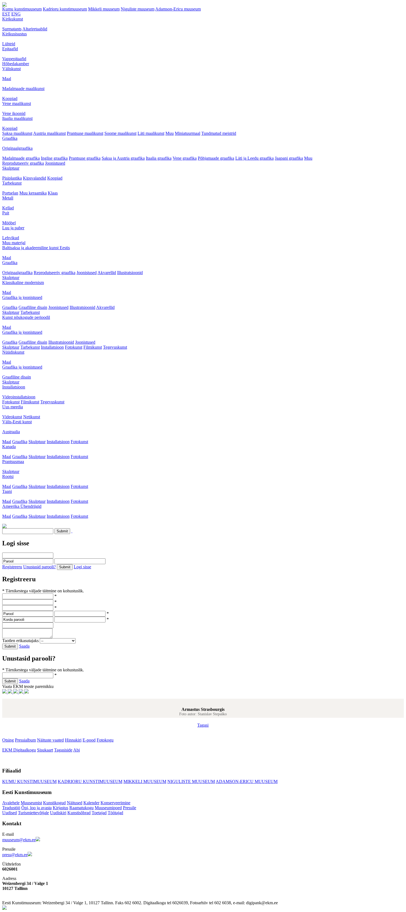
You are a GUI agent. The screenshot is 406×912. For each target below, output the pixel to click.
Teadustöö (11, 807)
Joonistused (55, 163)
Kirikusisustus (14, 33)
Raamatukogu (81, 807)
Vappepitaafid (14, 58)
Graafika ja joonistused (22, 297)
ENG (16, 14)
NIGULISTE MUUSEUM (191, 781)
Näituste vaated (50, 740)
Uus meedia (12, 406)
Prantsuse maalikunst (85, 133)
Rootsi (8, 476)
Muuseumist (31, 802)
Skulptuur (10, 168)
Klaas (53, 193)
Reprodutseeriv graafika (23, 163)
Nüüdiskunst (13, 352)
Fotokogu (105, 740)
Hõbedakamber (15, 63)
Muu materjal (13, 242)
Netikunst (31, 416)
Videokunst (12, 416)
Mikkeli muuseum (104, 9)
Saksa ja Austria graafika (123, 158)
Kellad (8, 208)
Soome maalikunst (120, 133)
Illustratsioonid (130, 272)
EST (6, 14)
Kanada (9, 446)
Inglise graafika (54, 158)
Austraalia (11, 431)
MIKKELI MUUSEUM (144, 781)
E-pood (89, 740)
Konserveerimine (115, 802)
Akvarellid (106, 272)
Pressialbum (25, 740)
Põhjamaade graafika (216, 158)
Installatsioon (52, 347)
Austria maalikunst (49, 133)
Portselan (10, 193)
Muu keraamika (33, 193)
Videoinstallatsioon (18, 397)
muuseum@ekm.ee (19, 839)
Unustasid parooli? (39, 566)
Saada (24, 646)
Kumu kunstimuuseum (22, 9)
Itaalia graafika (159, 158)
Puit (5, 213)
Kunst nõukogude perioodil (26, 317)
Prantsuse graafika (85, 158)
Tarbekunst (12, 183)
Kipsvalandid (34, 178)
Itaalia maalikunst (17, 118)
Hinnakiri (73, 740)
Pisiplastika (12, 178)
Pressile (129, 807)
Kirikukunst (12, 19)
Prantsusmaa (13, 461)
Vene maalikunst (16, 103)
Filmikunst (92, 347)
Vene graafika (185, 158)
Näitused (74, 802)
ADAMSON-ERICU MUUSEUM (247, 781)
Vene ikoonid (13, 113)
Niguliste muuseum (137, 9)
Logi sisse (82, 566)
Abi (76, 750)
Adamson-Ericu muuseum (178, 9)
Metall (7, 198)
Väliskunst (11, 68)
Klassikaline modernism (23, 282)
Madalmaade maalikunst (23, 88)
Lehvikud (10, 237)
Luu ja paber (13, 227)
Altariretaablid (34, 29)
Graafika (9, 138)
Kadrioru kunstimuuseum (65, 9)
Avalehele (11, 802)
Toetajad (99, 812)
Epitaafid (10, 48)
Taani (7, 491)
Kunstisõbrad (79, 812)
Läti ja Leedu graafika (254, 158)
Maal (6, 78)
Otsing (8, 740)
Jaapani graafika (289, 158)
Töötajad (115, 812)
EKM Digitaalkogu (19, 750)
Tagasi (203, 725)
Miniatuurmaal (187, 133)
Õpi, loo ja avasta (36, 807)
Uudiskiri (58, 812)
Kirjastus (60, 807)
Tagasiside (63, 750)
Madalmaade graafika (21, 158)
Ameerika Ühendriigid (21, 506)
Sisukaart (45, 750)
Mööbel (9, 222)
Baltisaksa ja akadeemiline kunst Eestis (36, 247)
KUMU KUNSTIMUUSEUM (29, 781)
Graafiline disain (33, 307)
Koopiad (9, 98)
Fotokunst (73, 347)
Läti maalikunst (151, 133)
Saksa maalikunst (17, 133)
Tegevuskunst (115, 347)
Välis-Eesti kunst (17, 421)
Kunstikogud (54, 802)
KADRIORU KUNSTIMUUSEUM (90, 781)
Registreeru (12, 566)
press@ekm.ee (15, 854)
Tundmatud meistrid (218, 133)
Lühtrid (8, 43)
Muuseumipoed (108, 807)
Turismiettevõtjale (33, 812)
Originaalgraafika (17, 148)
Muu (169, 133)
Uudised (9, 812)
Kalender (91, 802)
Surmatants (12, 29)
